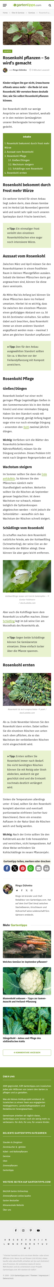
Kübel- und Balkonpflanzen (15, 1151)
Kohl (26, 427)
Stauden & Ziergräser (12, 1142)
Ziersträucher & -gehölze (14, 1147)
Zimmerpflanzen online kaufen (17, 1196)
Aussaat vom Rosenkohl (18, 151)
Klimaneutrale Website (13, 1205)
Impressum (43, 1275)
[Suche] (49, 5)
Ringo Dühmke (20, 70)
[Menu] (5, 5)
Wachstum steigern (21, 164)
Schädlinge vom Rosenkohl (25, 168)
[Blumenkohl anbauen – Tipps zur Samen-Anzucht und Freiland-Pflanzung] (27, 980)
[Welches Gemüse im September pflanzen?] (27, 944)
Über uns (7, 1210)
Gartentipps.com (22, 1275)
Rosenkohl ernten (15, 172)
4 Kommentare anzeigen (27, 1052)
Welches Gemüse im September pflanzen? (25, 961)
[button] (7, 868)
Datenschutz (8, 1278)
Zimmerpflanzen (10, 1165)
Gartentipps (8, 1170)
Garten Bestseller (11, 1200)
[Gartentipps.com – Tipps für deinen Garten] (27, 5)
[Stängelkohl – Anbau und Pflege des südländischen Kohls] (27, 1020)
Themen (33, 1275)
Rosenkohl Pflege (15, 156)
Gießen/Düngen (19, 160)
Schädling (9, 621)
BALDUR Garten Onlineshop (15, 1191)
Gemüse (7, 51)
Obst (5, 1161)
